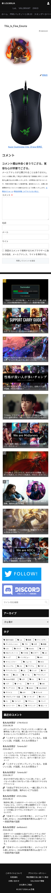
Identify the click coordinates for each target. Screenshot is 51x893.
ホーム (5, 14)
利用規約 (14, 877)
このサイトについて (14, 873)
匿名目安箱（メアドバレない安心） (26, 191)
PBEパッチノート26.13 (21, 14)
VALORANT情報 (37, 881)
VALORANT (24, 8)
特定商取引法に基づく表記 (37, 877)
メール (5, 232)
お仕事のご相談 (25, 885)
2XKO (35, 8)
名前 (4, 223)
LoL (15, 8)
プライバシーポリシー (37, 873)
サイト (5, 241)
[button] (46, 602)
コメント (7, 195)
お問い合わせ (13, 881)
